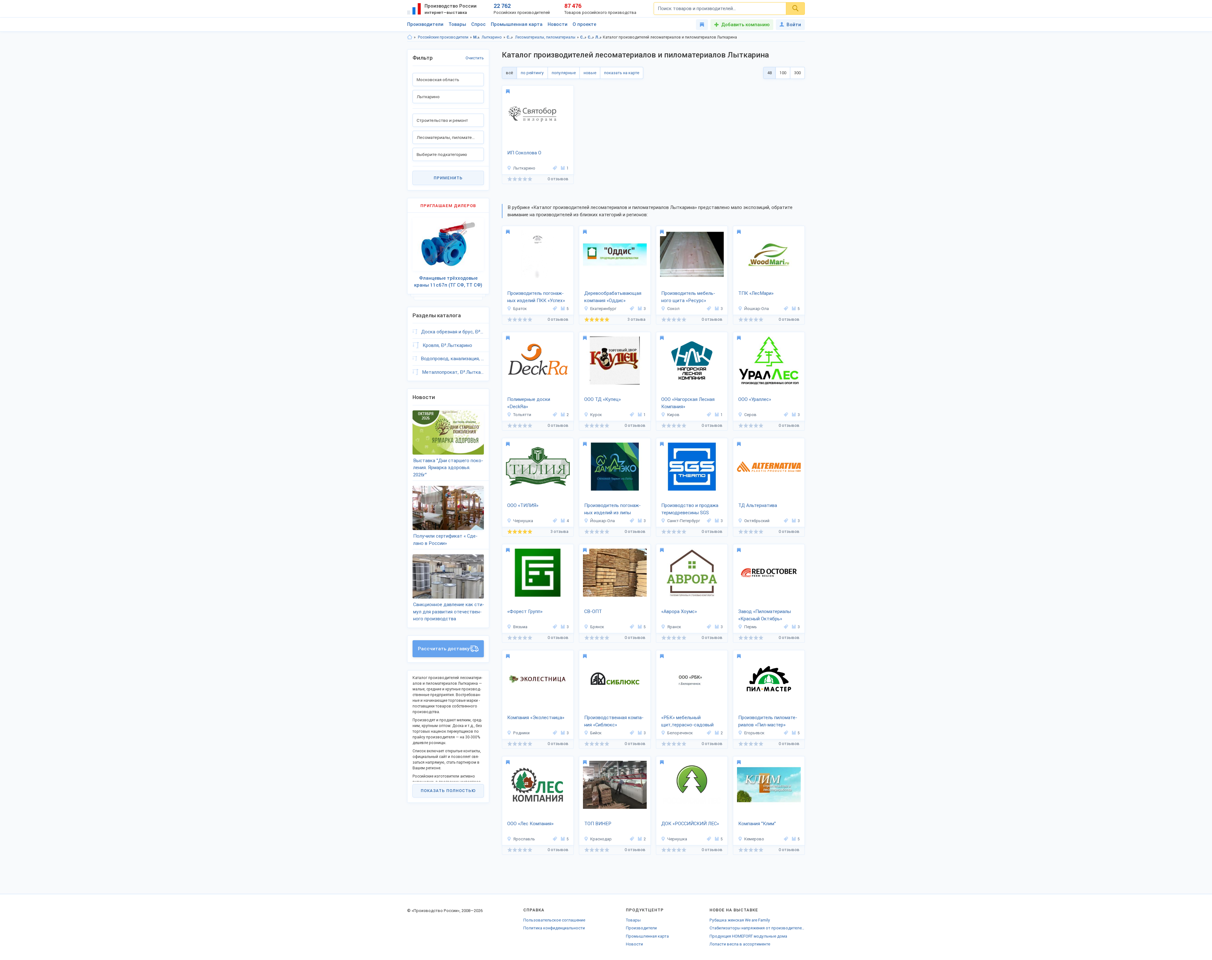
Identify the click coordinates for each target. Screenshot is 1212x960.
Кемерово (754, 839)
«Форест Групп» (525, 611)
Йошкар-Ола (756, 308)
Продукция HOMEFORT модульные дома (748, 936)
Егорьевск (754, 732)
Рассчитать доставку (444, 649)
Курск (596, 414)
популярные (564, 72)
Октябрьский (756, 520)
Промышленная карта (517, 24)
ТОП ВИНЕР (597, 823)
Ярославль (524, 839)
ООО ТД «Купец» (602, 399)
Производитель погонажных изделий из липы (612, 509)
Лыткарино (492, 37)
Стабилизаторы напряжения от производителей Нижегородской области (757, 928)
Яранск (674, 626)
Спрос (478, 24)
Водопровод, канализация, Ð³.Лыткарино (452, 358)
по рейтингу (532, 72)
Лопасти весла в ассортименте (740, 944)
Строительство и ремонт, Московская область (583, 37)
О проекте (584, 24)
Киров (673, 414)
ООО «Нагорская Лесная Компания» (688, 403)
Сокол (673, 308)
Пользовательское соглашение (554, 920)
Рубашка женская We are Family (740, 920)
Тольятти (522, 414)
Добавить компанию (745, 24)
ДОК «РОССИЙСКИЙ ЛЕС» (690, 823)
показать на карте (621, 72)
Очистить (475, 58)
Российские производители (443, 37)
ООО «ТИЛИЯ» (522, 505)
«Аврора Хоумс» (679, 611)
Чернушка (523, 520)
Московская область (476, 37)
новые (590, 72)
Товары (457, 24)
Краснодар (601, 839)
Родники (521, 732)
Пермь (750, 626)
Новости (557, 24)
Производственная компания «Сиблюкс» (614, 721)
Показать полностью (448, 790)
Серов (750, 414)
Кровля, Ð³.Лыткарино (447, 345)
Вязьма (520, 626)
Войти (794, 24)
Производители (425, 24)
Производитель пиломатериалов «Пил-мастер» (767, 721)
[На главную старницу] (409, 37)
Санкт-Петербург (683, 520)
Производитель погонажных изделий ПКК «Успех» (536, 296)
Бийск (596, 732)
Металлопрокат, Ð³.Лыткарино (453, 372)
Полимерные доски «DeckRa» (528, 403)
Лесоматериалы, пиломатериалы (545, 37)
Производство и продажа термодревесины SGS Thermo (689, 509)
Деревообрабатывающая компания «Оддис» (612, 296)
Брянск (597, 626)
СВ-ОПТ (593, 611)
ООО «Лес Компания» (530, 823)
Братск (520, 308)
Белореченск (680, 732)
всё (509, 72)
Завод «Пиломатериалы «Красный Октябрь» (764, 615)
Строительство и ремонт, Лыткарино (591, 37)
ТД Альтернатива (757, 505)
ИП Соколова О (524, 153)
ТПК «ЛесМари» (756, 293)
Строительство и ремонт (510, 37)
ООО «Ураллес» (754, 399)
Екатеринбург (603, 308)
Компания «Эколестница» (535, 717)
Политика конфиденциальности (554, 928)
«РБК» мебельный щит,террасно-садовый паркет (687, 722)
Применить (448, 178)
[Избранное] (702, 24)
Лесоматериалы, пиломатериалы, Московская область (598, 37)
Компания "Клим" (757, 823)
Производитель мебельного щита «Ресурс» (688, 296)
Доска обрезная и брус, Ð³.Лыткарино (452, 332)
